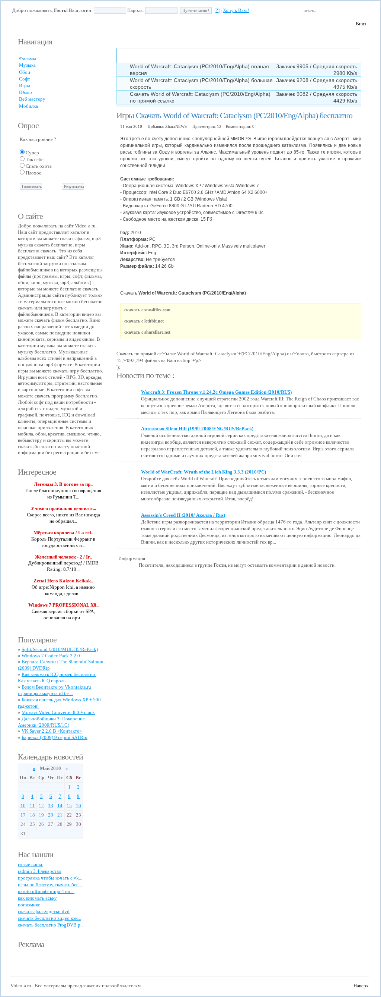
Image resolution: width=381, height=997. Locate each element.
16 (78, 805)
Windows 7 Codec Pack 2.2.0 (51, 655)
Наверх (361, 985)
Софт (24, 79)
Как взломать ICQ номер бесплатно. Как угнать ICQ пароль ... (57, 677)
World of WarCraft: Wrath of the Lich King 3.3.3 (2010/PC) (203, 472)
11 (32, 805)
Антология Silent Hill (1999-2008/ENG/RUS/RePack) (197, 428)
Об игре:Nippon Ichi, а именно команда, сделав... (63, 590)
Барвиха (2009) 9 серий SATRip (54, 737)
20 (50, 815)
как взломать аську (37, 898)
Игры (24, 85)
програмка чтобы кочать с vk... (50, 878)
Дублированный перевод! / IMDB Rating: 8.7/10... (63, 566)
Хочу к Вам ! (236, 10)
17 (23, 815)
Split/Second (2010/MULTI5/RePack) (60, 649)
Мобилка (28, 106)
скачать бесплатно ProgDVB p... (51, 925)
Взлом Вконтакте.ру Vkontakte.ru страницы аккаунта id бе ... (54, 690)
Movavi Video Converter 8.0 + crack (58, 712)
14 (60, 805)
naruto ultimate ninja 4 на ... (46, 891)
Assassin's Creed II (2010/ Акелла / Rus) (183, 515)
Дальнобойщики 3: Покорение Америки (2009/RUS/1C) (51, 722)
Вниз (361, 23)
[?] (217, 10)
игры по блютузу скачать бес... (50, 884)
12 (41, 805)
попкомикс (29, 905)
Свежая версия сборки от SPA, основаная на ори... (63, 614)
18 (32, 815)
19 (41, 815)
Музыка (27, 65)
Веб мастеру (32, 99)
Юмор (25, 92)
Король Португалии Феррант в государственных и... (63, 542)
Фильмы (27, 58)
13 (50, 805)
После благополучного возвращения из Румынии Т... (63, 494)
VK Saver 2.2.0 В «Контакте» (52, 731)
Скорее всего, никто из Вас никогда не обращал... (63, 518)
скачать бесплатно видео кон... (49, 918)
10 (23, 805)
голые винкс (30, 864)
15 (69, 805)
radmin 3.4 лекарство (39, 871)
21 (60, 815)
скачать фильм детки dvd (44, 911)
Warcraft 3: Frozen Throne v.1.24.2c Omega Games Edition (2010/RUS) (216, 392)
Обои (24, 72)
